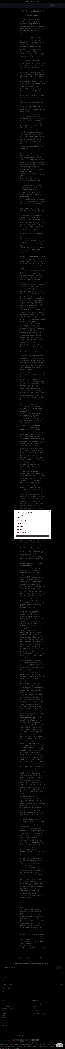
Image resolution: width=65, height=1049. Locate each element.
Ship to (18, 517)
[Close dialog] (49, 511)
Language (19, 523)
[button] (32, 520)
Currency (19, 529)
